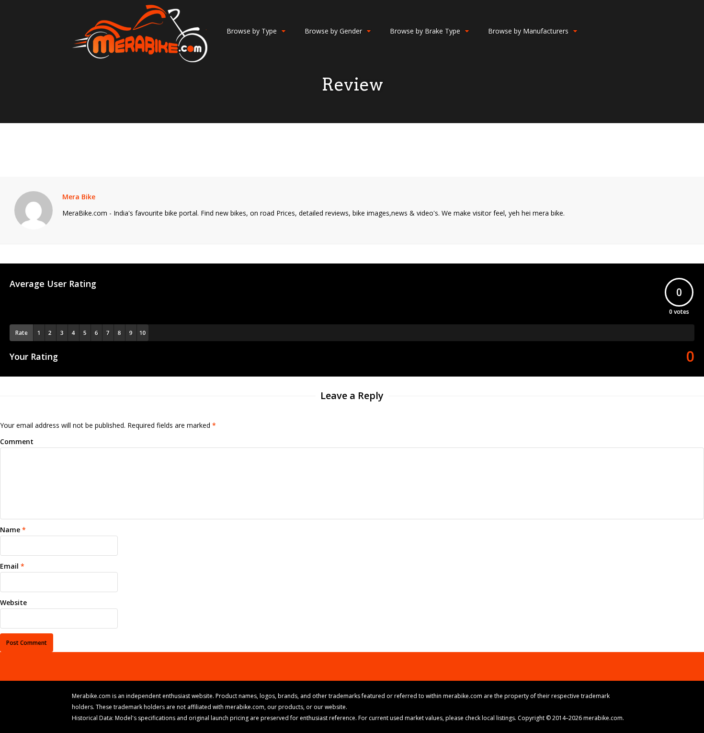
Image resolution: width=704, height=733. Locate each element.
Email (9, 566)
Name (10, 529)
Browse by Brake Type (425, 30)
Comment (17, 441)
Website (13, 602)
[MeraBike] (139, 60)
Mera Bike (78, 196)
